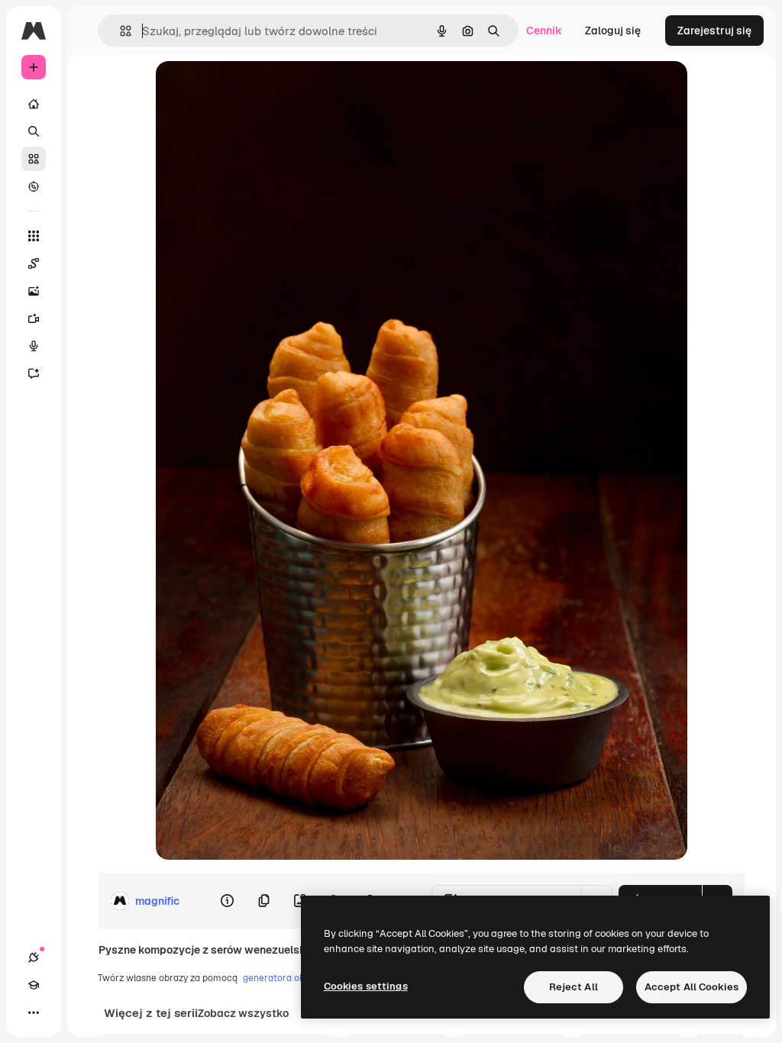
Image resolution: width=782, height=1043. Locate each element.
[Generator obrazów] (33, 291)
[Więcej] (33, 1012)
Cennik (544, 30)
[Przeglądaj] (33, 186)
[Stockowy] (33, 159)
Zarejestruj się (714, 30)
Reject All (573, 986)
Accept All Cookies (691, 986)
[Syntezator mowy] (33, 346)
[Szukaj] (33, 131)
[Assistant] (33, 373)
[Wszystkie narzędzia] (33, 236)
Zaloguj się (613, 30)
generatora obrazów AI (292, 978)
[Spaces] (33, 263)
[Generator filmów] (33, 318)
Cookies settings (366, 986)
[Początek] (33, 104)
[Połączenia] (33, 957)
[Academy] (33, 985)
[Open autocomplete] (120, 31)
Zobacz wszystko (243, 1013)
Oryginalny (261, 89)
